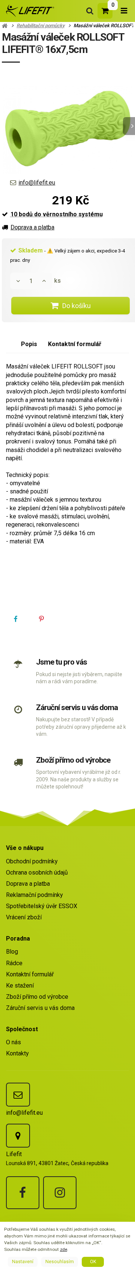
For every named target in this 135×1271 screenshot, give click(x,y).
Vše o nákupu (25, 847)
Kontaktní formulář (30, 974)
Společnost (22, 1029)
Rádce (14, 963)
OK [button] (93, 1261)
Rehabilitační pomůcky (40, 25)
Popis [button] (29, 344)
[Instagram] (59, 1192)
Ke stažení (20, 985)
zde (63, 1249)
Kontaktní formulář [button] (74, 344)
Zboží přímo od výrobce (73, 760)
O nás (13, 1042)
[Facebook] (22, 1192)
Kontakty (17, 1053)
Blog (12, 951)
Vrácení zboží (24, 917)
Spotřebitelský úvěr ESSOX (41, 906)
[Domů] (29, 10)
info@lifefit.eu (36, 182)
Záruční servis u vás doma (77, 707)
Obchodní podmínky (32, 861)
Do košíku (76, 306)
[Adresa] (18, 1136)
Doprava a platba (32, 227)
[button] (16, 619)
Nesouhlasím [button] (59, 1261)
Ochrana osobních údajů (37, 872)
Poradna (18, 938)
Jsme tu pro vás (61, 662)
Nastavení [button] (22, 1261)
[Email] (18, 1095)
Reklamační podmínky (34, 894)
